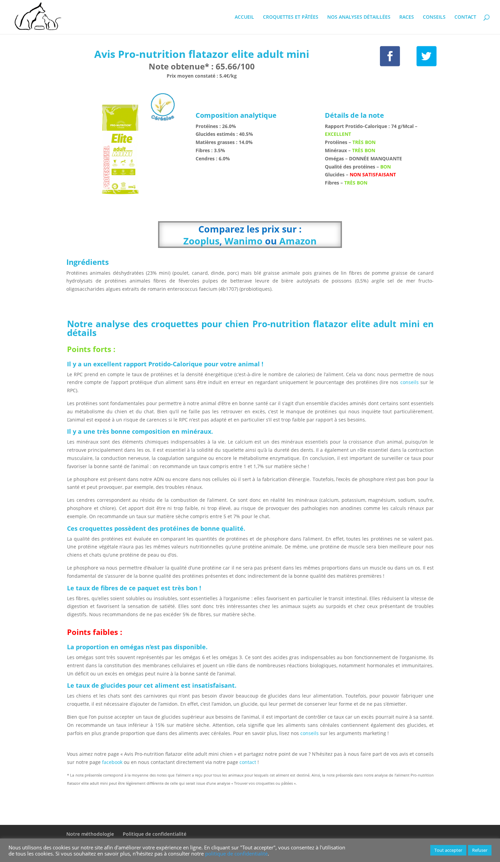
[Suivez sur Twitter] (427, 56)
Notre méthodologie (90, 834)
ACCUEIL (244, 17)
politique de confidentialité (236, 853)
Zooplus (201, 241)
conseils (409, 382)
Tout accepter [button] (448, 850)
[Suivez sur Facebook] (390, 56)
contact (248, 762)
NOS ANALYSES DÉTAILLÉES (358, 17)
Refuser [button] (479, 850)
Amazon (298, 241)
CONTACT (465, 17)
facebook (112, 762)
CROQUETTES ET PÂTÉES (290, 17)
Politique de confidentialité (154, 834)
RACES (406, 17)
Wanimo (243, 241)
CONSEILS (434, 17)
